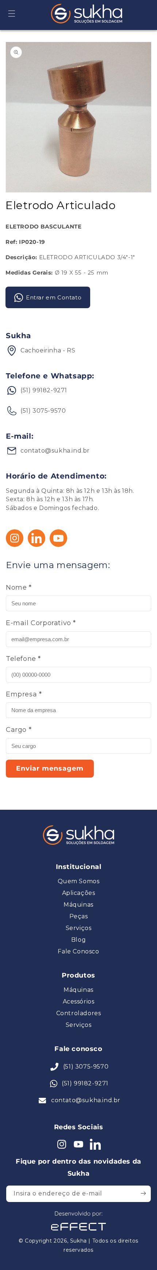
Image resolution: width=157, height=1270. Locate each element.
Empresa (24, 694)
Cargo (18, 730)
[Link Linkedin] (36, 544)
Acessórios (79, 1002)
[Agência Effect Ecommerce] (78, 1231)
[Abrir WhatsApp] (18, 1251)
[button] (12, 13)
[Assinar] (143, 1193)
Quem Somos (79, 881)
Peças (78, 916)
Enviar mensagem (50, 768)
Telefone (23, 659)
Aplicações (78, 893)
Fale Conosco (78, 952)
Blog (78, 940)
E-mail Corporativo (41, 623)
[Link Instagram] (14, 544)
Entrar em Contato (53, 297)
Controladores (78, 1013)
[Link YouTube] (58, 544)
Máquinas (78, 905)
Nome (19, 587)
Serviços (79, 928)
